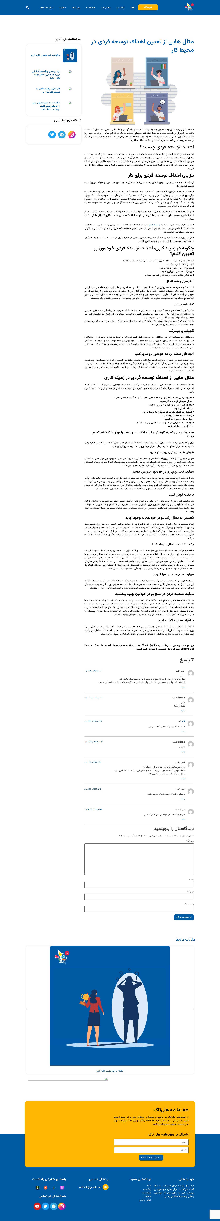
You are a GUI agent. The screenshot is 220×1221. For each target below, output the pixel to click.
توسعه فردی (154, 225)
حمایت (62, 8)
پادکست (120, 8)
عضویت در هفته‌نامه (151, 1157)
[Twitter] (52, 134)
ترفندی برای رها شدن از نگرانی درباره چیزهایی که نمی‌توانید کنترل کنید (46, 75)
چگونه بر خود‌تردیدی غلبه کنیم (45, 55)
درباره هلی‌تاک (46, 8)
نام (191, 880)
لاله (183, 721)
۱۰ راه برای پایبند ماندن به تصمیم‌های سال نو (48, 90)
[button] (27, 7)
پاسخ (183, 687)
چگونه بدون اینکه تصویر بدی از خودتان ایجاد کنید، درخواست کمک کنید (46, 106)
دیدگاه (190, 841)
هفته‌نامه (90, 8)
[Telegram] (62, 134)
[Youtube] (37, 1206)
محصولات (105, 8)
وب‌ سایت (189, 904)
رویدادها (76, 8)
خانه (132, 8)
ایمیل (190, 892)
